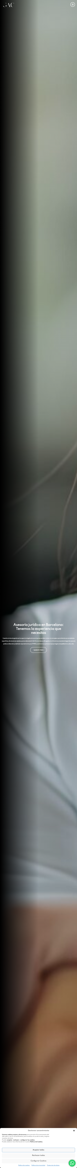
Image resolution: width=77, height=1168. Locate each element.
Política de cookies (24, 1165)
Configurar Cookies (38, 1161)
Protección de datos (53, 1165)
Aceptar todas (38, 1150)
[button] (74, 1131)
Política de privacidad (38, 1165)
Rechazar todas (38, 1155)
